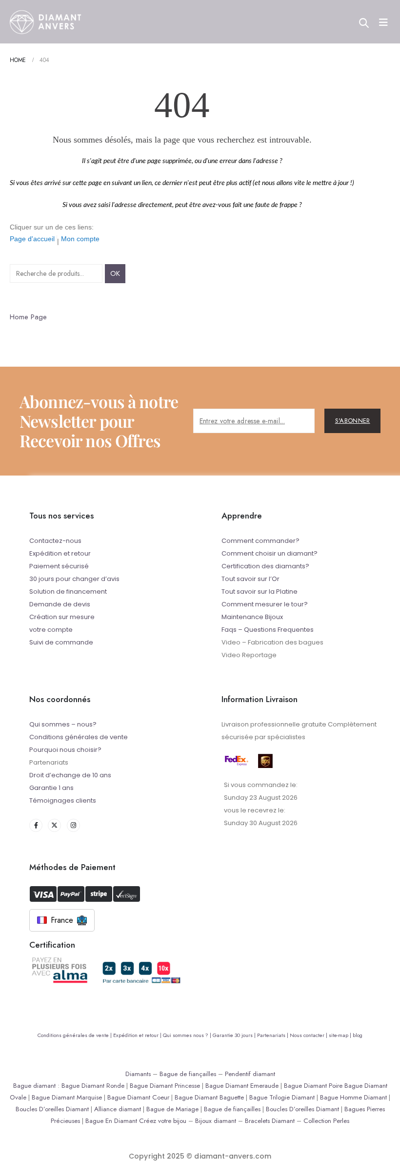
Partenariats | (273, 1035)
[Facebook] (35, 825)
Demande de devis (59, 604)
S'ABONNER (352, 420)
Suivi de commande (61, 642)
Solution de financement (68, 591)
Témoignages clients (62, 800)
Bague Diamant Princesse (165, 1085)
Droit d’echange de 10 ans (70, 775)
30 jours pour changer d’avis (74, 578)
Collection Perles (326, 1120)
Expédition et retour (60, 553)
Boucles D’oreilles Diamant (52, 1109)
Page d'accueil (32, 239)
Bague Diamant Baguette (209, 1097)
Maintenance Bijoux (252, 617)
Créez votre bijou (162, 1120)
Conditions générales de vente (78, 737)
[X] (54, 825)
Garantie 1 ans (51, 787)
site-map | (341, 1035)
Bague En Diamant (111, 1120)
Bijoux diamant (215, 1120)
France (62, 920)
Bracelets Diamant (270, 1120)
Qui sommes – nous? (63, 724)
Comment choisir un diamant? (269, 553)
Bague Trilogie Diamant (282, 1097)
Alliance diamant (117, 1109)
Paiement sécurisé (59, 566)
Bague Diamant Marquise (67, 1097)
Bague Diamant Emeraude (242, 1085)
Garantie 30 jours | (235, 1035)
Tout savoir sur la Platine (259, 591)
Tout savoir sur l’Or (250, 578)
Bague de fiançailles (188, 1074)
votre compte (51, 629)
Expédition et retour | (138, 1035)
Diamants (138, 1074)
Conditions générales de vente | (75, 1035)
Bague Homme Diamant (353, 1097)
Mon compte (80, 239)
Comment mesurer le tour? (264, 604)
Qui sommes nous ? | (188, 1035)
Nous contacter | (309, 1035)
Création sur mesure (62, 617)
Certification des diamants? (265, 566)
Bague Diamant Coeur (138, 1097)
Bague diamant (34, 1085)
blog (357, 1035)
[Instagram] (73, 825)
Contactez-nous (55, 540)
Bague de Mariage (172, 1109)
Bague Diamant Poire (313, 1085)
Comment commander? (260, 540)
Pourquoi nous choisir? (65, 749)
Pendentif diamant (250, 1074)
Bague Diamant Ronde (92, 1085)
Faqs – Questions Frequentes (267, 629)
